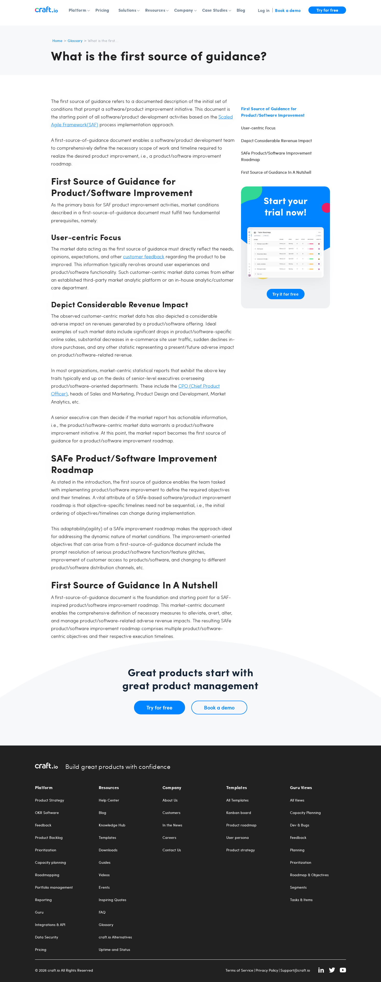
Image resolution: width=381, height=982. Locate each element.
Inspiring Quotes (112, 899)
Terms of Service (239, 970)
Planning (297, 850)
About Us (170, 800)
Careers (169, 837)
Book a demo (288, 10)
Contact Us (172, 850)
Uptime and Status (114, 949)
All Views (297, 800)
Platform (77, 10)
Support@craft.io (295, 970)
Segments (298, 887)
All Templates (237, 800)
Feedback (43, 825)
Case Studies (215, 10)
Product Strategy (49, 800)
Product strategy (240, 850)
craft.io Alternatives (115, 937)
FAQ (102, 912)
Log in (264, 10)
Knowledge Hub (112, 825)
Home (57, 40)
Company (183, 10)
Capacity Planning (305, 812)
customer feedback (143, 256)
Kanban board (238, 812)
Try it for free (285, 294)
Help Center (109, 800)
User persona (237, 837)
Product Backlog (49, 837)
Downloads (108, 850)
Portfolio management (54, 887)
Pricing (102, 10)
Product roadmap (241, 825)
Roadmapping (47, 875)
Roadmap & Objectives (309, 875)
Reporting (43, 899)
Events (104, 887)
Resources (155, 10)
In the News (172, 825)
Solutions (127, 10)
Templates (107, 837)
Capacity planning (50, 862)
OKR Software (47, 812)
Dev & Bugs (299, 825)
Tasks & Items (301, 899)
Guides (104, 862)
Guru (39, 912)
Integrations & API (50, 924)
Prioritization (45, 850)
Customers (171, 812)
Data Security (46, 937)
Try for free (327, 10)
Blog (241, 10)
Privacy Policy (267, 970)
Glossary (75, 40)
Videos (104, 875)
